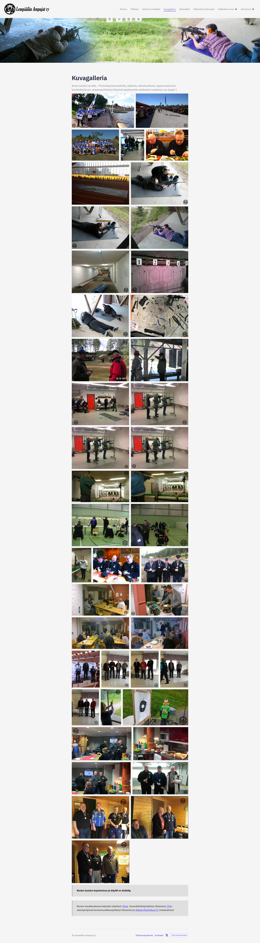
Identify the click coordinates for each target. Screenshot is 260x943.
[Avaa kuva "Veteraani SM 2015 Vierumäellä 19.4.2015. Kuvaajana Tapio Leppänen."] (100, 525)
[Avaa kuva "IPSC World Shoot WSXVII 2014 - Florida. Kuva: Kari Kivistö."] (162, 111)
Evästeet (159, 935)
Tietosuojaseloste (144, 935)
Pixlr (169, 906)
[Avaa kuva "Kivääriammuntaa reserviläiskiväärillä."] (100, 227)
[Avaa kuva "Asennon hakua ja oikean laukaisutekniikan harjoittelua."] (159, 183)
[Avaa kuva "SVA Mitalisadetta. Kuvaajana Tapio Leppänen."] (100, 817)
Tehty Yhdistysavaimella (179, 935)
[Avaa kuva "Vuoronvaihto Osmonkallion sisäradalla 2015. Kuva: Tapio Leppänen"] (100, 404)
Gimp (125, 906)
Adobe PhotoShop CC (147, 910)
